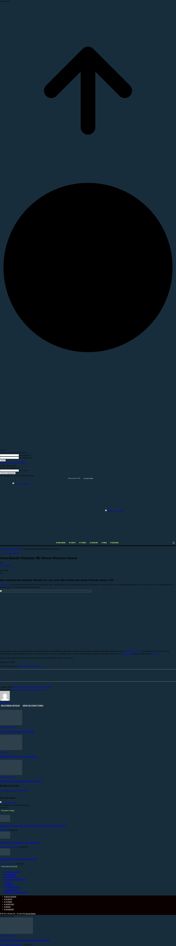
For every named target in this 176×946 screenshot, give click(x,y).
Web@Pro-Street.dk (18, 808)
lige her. (155, 654)
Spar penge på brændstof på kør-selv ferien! (28, 690)
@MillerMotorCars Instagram (31, 666)
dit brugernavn (25, 455)
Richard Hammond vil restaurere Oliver (19, 756)
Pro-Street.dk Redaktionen (11, 945)
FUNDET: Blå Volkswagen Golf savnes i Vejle (20, 781)
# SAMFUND (9, 904)
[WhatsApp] (25, 677)
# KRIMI (7, 907)
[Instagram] (166, 478)
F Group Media (30, 914)
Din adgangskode (25, 458)
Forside (3, 549)
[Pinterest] (18, 677)
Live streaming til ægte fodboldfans (17, 731)
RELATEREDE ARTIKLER (10, 705)
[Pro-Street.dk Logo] (26, 511)
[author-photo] (5, 700)
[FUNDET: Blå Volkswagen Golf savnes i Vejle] (11, 774)
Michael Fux (5, 585)
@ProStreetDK (21, 798)
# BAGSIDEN (9, 909)
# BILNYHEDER (10, 897)
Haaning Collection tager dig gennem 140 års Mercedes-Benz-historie (33, 826)
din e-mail (23, 470)
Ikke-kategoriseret (14, 549)
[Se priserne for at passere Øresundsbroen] (5, 838)
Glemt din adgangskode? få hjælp (13, 463)
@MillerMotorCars (133, 651)
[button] (173, 542)
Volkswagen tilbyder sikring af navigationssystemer (25, 940)
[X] (169, 478)
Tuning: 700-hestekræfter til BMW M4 (18, 859)
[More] (32, 677)
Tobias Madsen (6, 565)
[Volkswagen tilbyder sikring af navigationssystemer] (16, 933)
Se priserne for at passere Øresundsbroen (19, 842)
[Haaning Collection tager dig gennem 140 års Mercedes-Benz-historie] (5, 821)
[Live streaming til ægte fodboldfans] (11, 725)
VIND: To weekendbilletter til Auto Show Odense (32, 687)
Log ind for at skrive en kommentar (14, 790)
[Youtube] (175, 478)
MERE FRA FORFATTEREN (33, 705)
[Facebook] (163, 478)
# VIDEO (3, 752)
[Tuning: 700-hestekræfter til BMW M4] (5, 855)
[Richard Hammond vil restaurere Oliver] (11, 749)
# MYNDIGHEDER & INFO (10, 847)
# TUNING (8, 902)
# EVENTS (4, 830)
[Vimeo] (172, 478)
